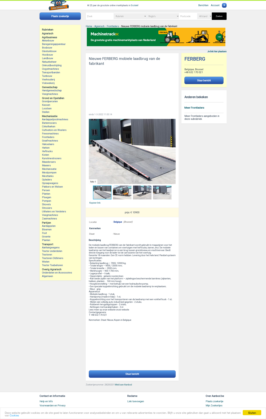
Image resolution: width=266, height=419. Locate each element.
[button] (132, 151)
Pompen (46, 200)
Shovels (46, 204)
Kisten (45, 154)
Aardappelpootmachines (55, 119)
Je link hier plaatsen (217, 51)
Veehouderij (48, 79)
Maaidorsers (49, 161)
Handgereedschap (52, 90)
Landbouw (47, 58)
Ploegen (46, 197)
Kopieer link (95, 203)
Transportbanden (51, 72)
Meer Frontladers (194, 107)
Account (215, 5)
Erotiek (134, 5)
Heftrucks (47, 151)
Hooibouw (47, 54)
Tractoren (47, 254)
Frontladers (48, 137)
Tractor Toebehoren (52, 265)
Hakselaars (48, 144)
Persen (46, 190)
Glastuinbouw (49, 51)
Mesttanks (48, 176)
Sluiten (252, 413)
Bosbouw (47, 47)
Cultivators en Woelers (54, 130)
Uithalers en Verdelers (54, 211)
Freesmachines (50, 133)
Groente (46, 236)
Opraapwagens (50, 183)
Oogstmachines (50, 68)
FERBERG (194, 59)
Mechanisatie (49, 169)
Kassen (46, 104)
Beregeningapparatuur (54, 44)
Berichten (203, 5)
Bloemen (47, 229)
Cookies (14, 415)
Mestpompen (49, 172)
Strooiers (47, 207)
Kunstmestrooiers (51, 158)
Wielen (45, 261)
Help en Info (46, 401)
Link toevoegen (135, 401)
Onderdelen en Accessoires (57, 272)
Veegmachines (50, 94)
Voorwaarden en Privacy (53, 405)
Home (89, 26)
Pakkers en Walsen (52, 186)
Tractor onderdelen (52, 251)
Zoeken (219, 16)
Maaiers (46, 165)
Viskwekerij (48, 83)
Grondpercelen (50, 101)
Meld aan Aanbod (123, 384)
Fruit (44, 233)
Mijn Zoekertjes (214, 405)
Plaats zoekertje (214, 401)
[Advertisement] (132, 88)
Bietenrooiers (49, 122)
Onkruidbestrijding (52, 65)
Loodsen (47, 108)
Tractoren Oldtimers (53, 258)
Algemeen (47, 276)
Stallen (45, 112)
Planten (46, 193)
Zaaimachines (49, 218)
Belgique (118, 222)
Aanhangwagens (51, 247)
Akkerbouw (48, 40)
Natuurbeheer (49, 61)
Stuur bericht (132, 373)
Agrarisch (99, 26)
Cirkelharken (48, 126)
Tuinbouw (47, 76)
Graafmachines (50, 140)
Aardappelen (49, 226)
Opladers (47, 179)
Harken (46, 147)
